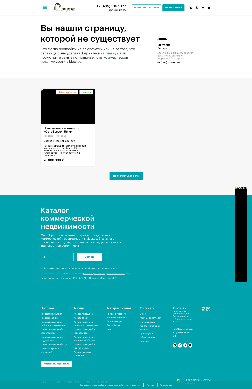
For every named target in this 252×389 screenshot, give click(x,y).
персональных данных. (107, 268)
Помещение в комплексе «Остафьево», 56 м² (61, 130)
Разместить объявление (146, 8)
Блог (109, 330)
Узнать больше (166, 385)
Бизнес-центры (114, 322)
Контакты (144, 341)
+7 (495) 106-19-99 (112, 6)
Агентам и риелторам (150, 318)
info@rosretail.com (182, 329)
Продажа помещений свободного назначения (53, 324)
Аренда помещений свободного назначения (86, 324)
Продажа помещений (51, 314)
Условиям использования (116, 274)
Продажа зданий (49, 318)
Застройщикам (147, 322)
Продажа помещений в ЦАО (55, 345)
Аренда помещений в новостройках (84, 331)
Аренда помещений (83, 314)
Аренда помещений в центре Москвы (84, 346)
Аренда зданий (81, 318)
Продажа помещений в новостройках (52, 331)
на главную (110, 53)
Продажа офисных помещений (50, 350)
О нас (143, 314)
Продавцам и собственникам (147, 335)
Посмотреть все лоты (126, 176)
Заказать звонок (173, 8)
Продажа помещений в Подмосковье (52, 339)
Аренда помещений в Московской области (84, 339)
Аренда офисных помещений (82, 354)
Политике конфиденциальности (94, 274)
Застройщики (113, 325)
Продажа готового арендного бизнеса (117, 315)
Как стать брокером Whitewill (150, 328)
